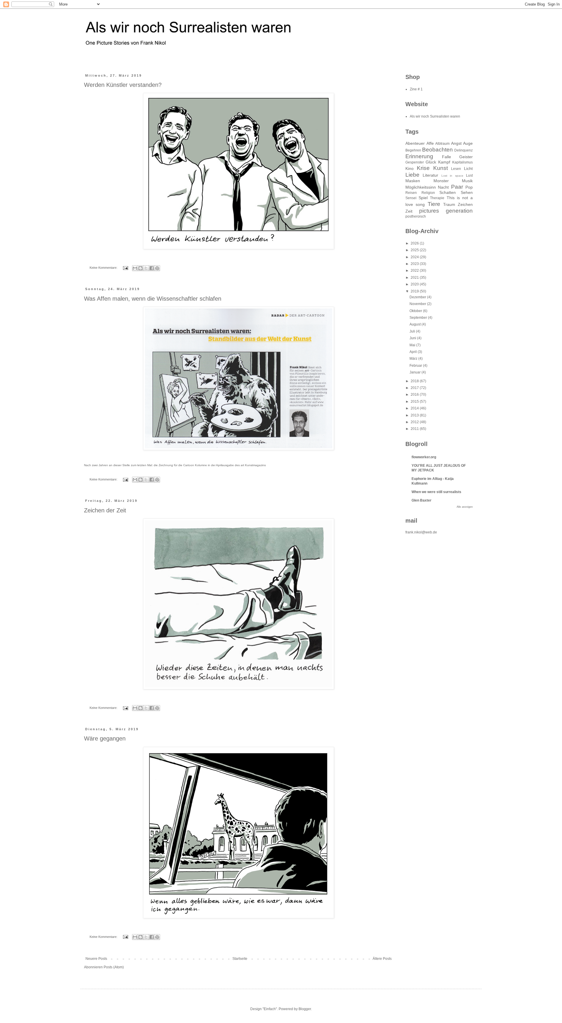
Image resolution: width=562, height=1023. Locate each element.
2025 (415, 250)
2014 (415, 408)
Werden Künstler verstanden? (123, 85)
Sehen (467, 192)
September (418, 318)
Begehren (413, 150)
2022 (415, 270)
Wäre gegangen (105, 738)
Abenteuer (415, 143)
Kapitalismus (462, 162)
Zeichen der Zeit (105, 510)
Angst (456, 143)
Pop (469, 187)
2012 (415, 422)
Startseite (239, 959)
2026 (415, 243)
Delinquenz (463, 150)
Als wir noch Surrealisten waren (435, 116)
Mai (412, 345)
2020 (415, 284)
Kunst (440, 168)
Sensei (411, 198)
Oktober (416, 311)
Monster (441, 180)
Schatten (447, 192)
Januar (415, 372)
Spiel (423, 197)
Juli (412, 331)
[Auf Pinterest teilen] (157, 268)
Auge (468, 143)
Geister (466, 156)
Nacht (443, 187)
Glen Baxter (421, 500)
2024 (415, 257)
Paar (457, 187)
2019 (415, 291)
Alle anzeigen (465, 506)
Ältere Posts (382, 959)
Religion (428, 193)
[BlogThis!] (140, 268)
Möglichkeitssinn (420, 187)
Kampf (444, 162)
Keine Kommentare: (104, 267)
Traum (449, 204)
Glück (431, 162)
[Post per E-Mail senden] (125, 267)
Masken (412, 180)
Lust (469, 175)
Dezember (418, 297)
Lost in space (452, 175)
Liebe (412, 175)
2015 (415, 401)
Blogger (305, 1009)
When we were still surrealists (436, 492)
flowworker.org (424, 457)
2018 (415, 381)
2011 (415, 429)
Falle (446, 156)
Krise (423, 168)
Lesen (456, 169)
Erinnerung (419, 156)
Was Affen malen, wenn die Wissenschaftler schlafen (152, 298)
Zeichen (465, 204)
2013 (415, 415)
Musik (467, 180)
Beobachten (437, 150)
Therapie (437, 198)
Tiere (434, 204)
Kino (409, 168)
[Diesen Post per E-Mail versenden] (135, 268)
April (413, 352)
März (413, 358)
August (415, 324)
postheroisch (415, 216)
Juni (413, 338)
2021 (415, 277)
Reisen (411, 193)
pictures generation (446, 211)
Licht (468, 168)
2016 (415, 394)
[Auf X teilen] (146, 268)
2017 (415, 388)
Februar (416, 366)
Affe (430, 143)
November (418, 304)
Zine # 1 (416, 89)
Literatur (430, 175)
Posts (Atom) (114, 967)
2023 (415, 264)
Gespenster (414, 162)
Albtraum (442, 144)
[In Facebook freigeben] (152, 268)
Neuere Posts (96, 959)
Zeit (408, 211)
